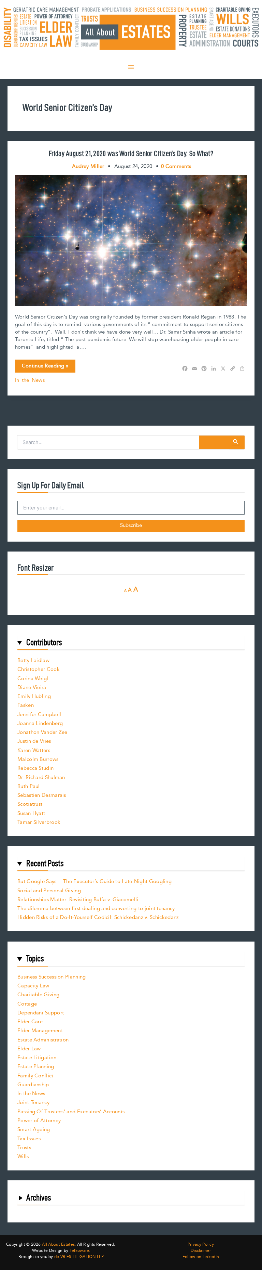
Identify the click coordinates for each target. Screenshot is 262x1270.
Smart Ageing (33, 1129)
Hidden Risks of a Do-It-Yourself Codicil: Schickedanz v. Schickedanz (98, 917)
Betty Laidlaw (33, 660)
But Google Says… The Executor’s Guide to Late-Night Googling (94, 881)
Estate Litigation (36, 1058)
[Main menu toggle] (131, 67)
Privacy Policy (201, 1245)
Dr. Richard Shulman (41, 777)
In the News (30, 380)
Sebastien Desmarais (41, 795)
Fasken (25, 705)
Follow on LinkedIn (201, 1257)
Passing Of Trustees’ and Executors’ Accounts (71, 1112)
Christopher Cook (38, 669)
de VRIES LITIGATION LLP (78, 1257)
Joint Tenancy (33, 1102)
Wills (23, 1157)
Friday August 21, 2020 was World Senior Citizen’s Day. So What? (131, 153)
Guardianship (33, 1085)
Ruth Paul (28, 786)
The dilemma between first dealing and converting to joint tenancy (96, 908)
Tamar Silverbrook (38, 822)
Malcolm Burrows (38, 759)
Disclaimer (201, 1251)
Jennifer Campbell (39, 714)
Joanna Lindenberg (40, 723)
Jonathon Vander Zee (42, 732)
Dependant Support (40, 1013)
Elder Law (29, 1049)
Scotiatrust (29, 804)
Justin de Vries (34, 741)
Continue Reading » (45, 367)
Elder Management (40, 1031)
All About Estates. (59, 1244)
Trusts (24, 1148)
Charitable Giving (38, 995)
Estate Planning (35, 1067)
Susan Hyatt (31, 813)
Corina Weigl (32, 679)
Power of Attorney (39, 1121)
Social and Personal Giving (49, 891)
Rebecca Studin (35, 768)
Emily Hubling (34, 696)
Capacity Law (33, 986)
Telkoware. (80, 1250)
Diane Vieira (31, 687)
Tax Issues (29, 1139)
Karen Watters (33, 750)
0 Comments (176, 166)
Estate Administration (43, 1040)
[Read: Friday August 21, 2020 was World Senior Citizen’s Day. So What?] (131, 240)
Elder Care (30, 1022)
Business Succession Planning (51, 977)
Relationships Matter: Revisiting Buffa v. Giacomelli (78, 900)
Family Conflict (35, 1076)
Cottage (27, 1004)
